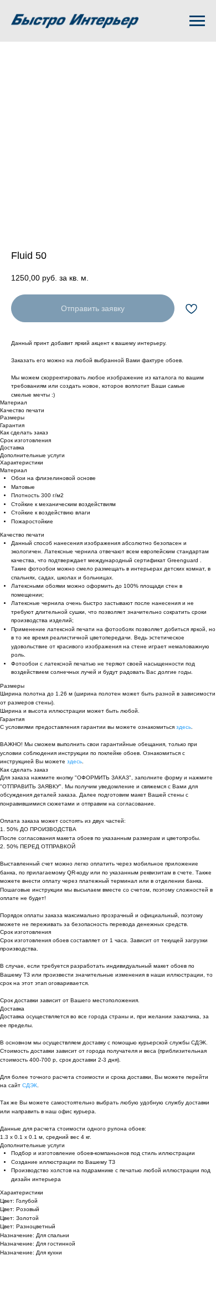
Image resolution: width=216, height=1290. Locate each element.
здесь (183, 727)
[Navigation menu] (197, 21)
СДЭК (29, 1085)
